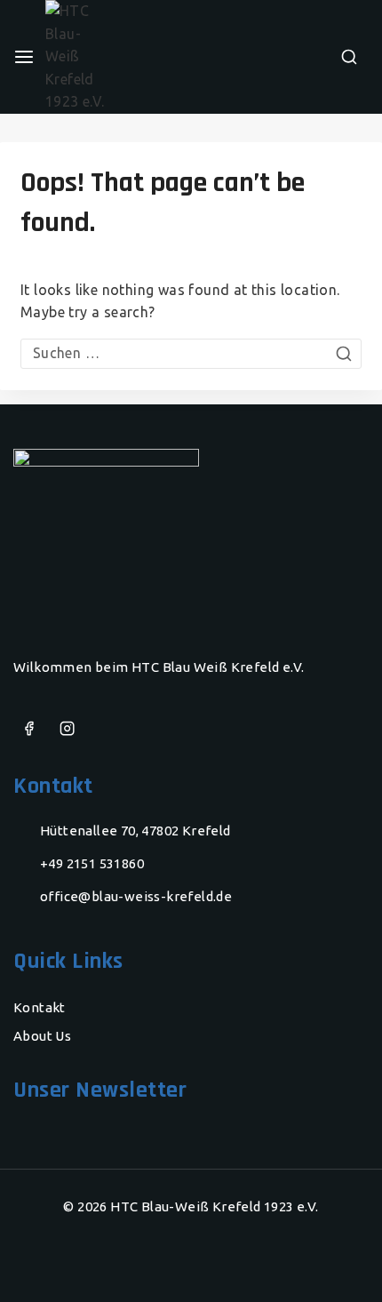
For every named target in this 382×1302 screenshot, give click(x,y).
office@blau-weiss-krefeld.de (136, 896)
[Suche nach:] (191, 353)
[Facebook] (28, 729)
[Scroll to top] (333, 1262)
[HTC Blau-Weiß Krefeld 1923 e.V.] (100, 57)
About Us (42, 1035)
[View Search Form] (349, 57)
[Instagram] (67, 729)
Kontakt (39, 1007)
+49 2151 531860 (92, 863)
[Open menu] (24, 57)
